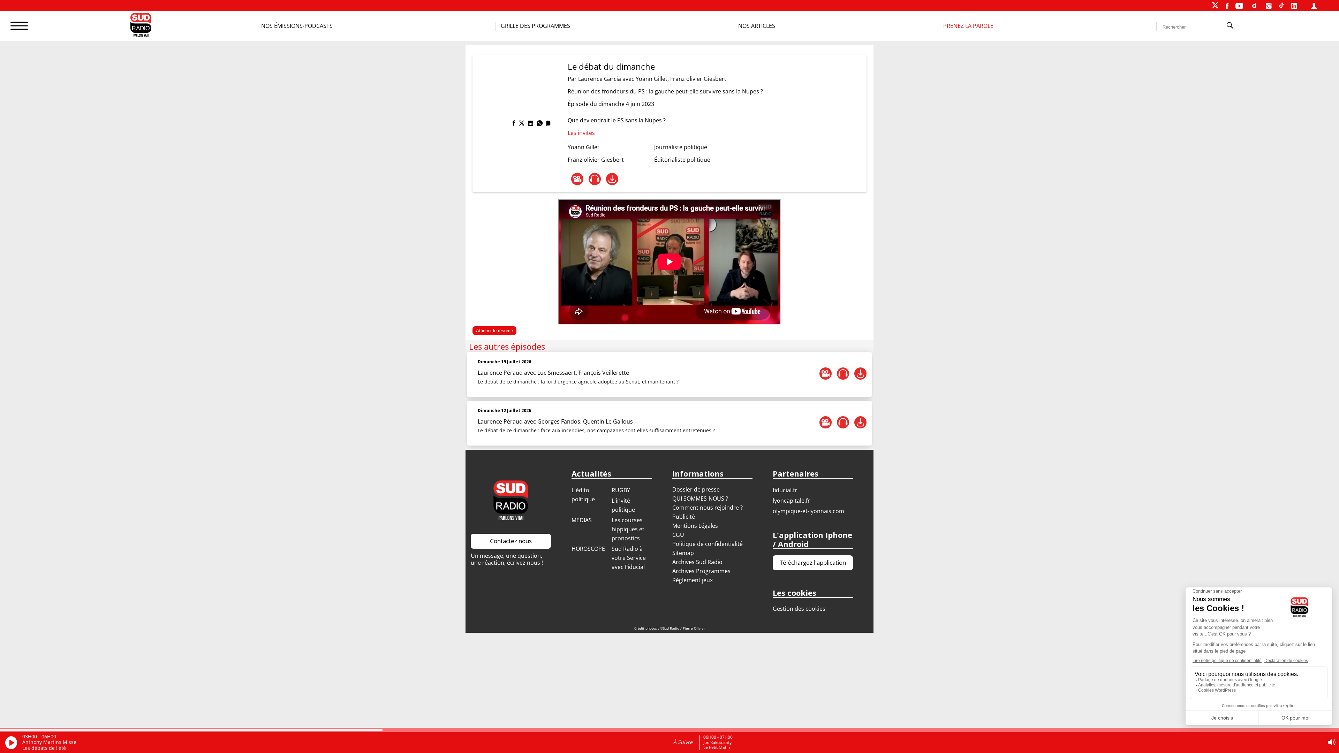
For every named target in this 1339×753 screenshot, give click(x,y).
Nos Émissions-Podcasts (297, 26)
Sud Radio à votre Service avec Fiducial (629, 558)
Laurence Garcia (599, 79)
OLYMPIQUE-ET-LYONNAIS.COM (808, 511)
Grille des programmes (535, 26)
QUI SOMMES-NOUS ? (700, 498)
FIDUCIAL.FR (785, 490)
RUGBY (621, 490)
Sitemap (683, 553)
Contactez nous (511, 541)
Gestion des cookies (799, 609)
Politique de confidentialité (707, 544)
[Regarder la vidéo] (577, 179)
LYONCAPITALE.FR (791, 500)
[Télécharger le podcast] (612, 179)
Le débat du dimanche (611, 66)
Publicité (683, 516)
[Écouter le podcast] (595, 179)
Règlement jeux (692, 580)
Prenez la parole (968, 26)
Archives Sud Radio (697, 562)
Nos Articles (756, 26)
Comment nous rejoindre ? (708, 507)
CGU (678, 535)
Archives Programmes (701, 571)
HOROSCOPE (588, 549)
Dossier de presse (696, 489)
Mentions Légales (695, 526)
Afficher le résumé (494, 330)
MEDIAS (582, 520)
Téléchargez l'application (813, 562)
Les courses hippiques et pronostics (628, 529)
